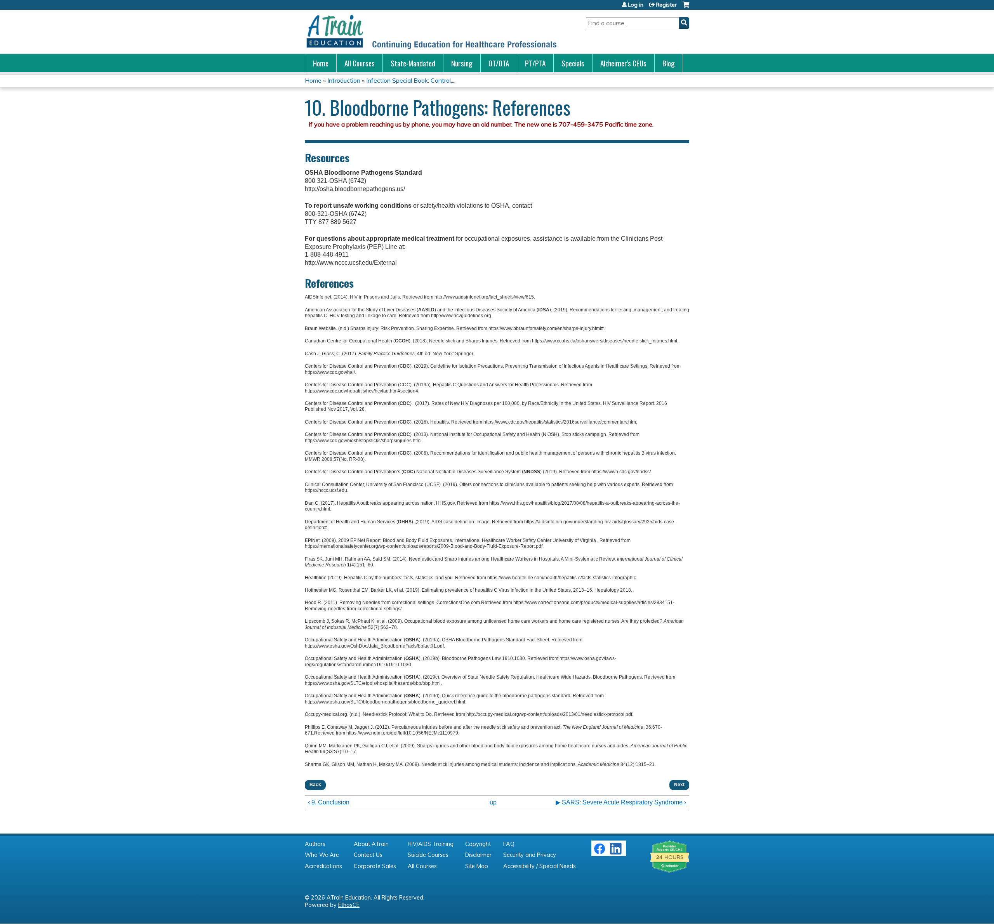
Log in (635, 4)
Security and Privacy (529, 854)
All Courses (359, 63)
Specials (572, 63)
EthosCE (349, 904)
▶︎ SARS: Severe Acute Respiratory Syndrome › (621, 802)
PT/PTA (535, 63)
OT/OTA (498, 63)
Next (679, 784)
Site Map (476, 866)
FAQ (508, 844)
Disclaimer (478, 854)
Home (320, 63)
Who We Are (322, 854)
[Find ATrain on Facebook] (599, 852)
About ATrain (371, 844)
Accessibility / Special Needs (539, 866)
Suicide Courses (428, 854)
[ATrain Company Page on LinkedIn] (617, 852)
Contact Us (368, 854)
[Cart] (686, 7)
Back (315, 784)
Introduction (343, 80)
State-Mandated (413, 63)
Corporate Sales (375, 866)
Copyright (478, 844)
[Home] (431, 32)
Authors (315, 844)
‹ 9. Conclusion (328, 802)
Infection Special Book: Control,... (410, 80)
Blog (668, 63)
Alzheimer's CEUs (623, 63)
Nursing (462, 63)
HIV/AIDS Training (431, 844)
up (493, 802)
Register (666, 4)
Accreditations (323, 866)
